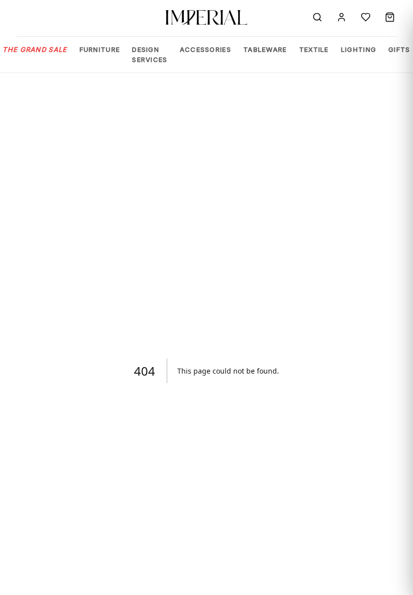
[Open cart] (390, 17)
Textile (314, 49)
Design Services (149, 54)
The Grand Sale (35, 49)
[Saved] (366, 17)
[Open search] (317, 17)
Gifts (399, 49)
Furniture (100, 49)
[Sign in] (341, 17)
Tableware (265, 49)
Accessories (205, 49)
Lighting (358, 49)
